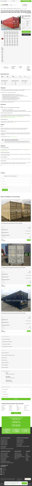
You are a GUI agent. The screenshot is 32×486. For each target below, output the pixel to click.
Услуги (27, 453)
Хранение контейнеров (5, 362)
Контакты (27, 460)
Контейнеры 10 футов (4, 439)
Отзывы (27, 457)
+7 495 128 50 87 (16, 426)
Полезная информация (18, 455)
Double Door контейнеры (4, 453)
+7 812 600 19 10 (16, 422)
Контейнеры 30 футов (4, 442)
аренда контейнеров (11, 117)
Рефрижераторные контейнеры (7, 341)
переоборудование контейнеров (10, 116)
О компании (28, 451)
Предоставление (4, 357)
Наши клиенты (28, 456)
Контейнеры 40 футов (4, 443)
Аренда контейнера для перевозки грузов (7, 355)
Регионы (25, 431)
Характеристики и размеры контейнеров (7, 448)
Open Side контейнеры (4, 455)
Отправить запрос (26, 31)
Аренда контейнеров (4, 367)
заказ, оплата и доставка (13, 136)
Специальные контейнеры (6, 344)
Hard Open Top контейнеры (5, 456)
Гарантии (27, 455)
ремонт (8, 117)
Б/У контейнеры (3, 447)
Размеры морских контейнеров (7, 346)
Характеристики (8, 380)
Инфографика (8, 376)
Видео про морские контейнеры (19, 456)
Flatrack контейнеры (4, 457)
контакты (14, 122)
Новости (27, 459)
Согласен (24, 483)
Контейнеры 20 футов (4, 440)
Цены (26, 454)
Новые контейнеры (4, 446)
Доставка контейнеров (5, 352)
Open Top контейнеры (4, 454)
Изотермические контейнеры (5, 461)
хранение (5, 117)
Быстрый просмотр (16, 220)
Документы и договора (18, 454)
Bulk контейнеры (3, 459)
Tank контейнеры (3, 460)
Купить (28, 285)
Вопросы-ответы (17, 457)
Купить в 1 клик (26, 34)
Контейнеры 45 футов (4, 444)
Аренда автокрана (4, 360)
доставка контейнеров (18, 116)
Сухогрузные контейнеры (6, 339)
